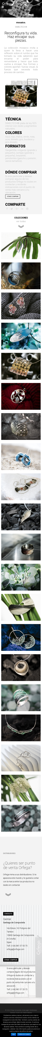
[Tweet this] (12, 209)
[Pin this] (27, 209)
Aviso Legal (25, 1010)
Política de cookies (24, 1034)
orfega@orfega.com (15, 949)
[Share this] (7, 209)
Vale (13, 1034)
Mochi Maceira (27, 1012)
